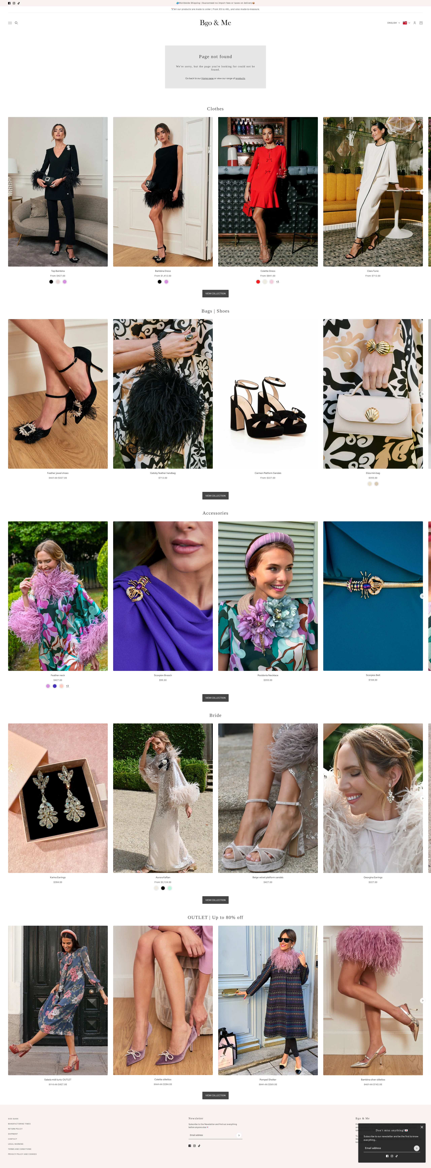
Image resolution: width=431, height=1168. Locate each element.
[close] (422, 1127)
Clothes (215, 108)
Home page (207, 78)
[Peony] (272, 282)
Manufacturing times (19, 1124)
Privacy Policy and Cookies (22, 1154)
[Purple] (65, 282)
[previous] (8, 120)
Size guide (13, 1119)
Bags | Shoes (216, 311)
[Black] (51, 282)
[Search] (16, 23)
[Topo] (376, 484)
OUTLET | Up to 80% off (215, 917)
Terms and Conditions (19, 1149)
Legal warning (15, 1144)
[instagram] (14, 3)
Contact (12, 1139)
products (240, 78)
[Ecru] (265, 282)
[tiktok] (19, 3)
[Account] (415, 23)
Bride (215, 715)
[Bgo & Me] (215, 23)
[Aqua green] (170, 888)
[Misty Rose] (58, 282)
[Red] (258, 282)
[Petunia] (55, 686)
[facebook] (9, 3)
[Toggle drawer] (10, 23)
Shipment (13, 1134)
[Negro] (163, 888)
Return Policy (15, 1129)
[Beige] (370, 484)
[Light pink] (61, 686)
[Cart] (421, 23)
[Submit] (417, 1148)
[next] (423, 192)
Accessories (215, 513)
